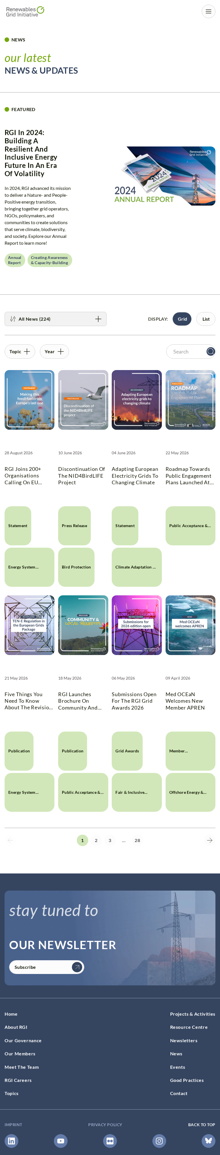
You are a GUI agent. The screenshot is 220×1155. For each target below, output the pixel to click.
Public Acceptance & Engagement (188, 534)
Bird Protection (76, 567)
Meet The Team (22, 1067)
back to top (201, 1124)
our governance (23, 1040)
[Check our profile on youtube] (61, 1141)
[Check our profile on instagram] (159, 1141)
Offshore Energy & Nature (186, 801)
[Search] (211, 351)
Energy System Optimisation (22, 801)
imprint (13, 1124)
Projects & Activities (192, 1014)
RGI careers (18, 1080)
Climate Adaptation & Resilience (135, 576)
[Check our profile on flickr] (110, 1141)
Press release (74, 525)
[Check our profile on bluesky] (208, 1141)
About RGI (16, 1027)
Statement (18, 525)
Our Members (20, 1053)
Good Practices (187, 1080)
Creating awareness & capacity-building (49, 260)
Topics (12, 1093)
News (176, 1053)
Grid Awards (127, 750)
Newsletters (184, 1040)
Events (177, 1067)
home (11, 1014)
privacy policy (105, 1124)
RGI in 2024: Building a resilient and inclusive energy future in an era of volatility (31, 153)
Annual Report (14, 260)
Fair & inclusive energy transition (131, 801)
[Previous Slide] (10, 840)
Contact (179, 1093)
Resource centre (189, 1027)
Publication (19, 750)
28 (137, 840)
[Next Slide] (209, 840)
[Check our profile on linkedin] (11, 1141)
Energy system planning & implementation (23, 576)
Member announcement (183, 759)
